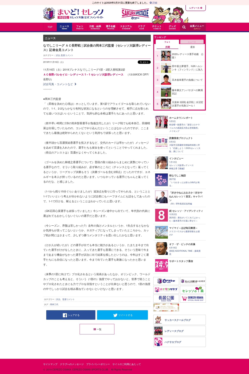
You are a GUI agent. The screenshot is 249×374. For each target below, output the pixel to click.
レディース (194, 7)
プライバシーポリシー (98, 364)
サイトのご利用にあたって (126, 364)
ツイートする (125, 315)
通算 (192, 47)
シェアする (74, 315)
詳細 (154, 2)
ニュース (192, 41)
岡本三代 (54, 304)
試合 (58, 55)
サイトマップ (50, 364)
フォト (167, 41)
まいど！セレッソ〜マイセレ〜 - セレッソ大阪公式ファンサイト (73, 14)
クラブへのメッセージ (72, 364)
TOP (50, 27)
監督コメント (67, 55)
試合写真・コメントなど (58, 84)
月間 (167, 47)
